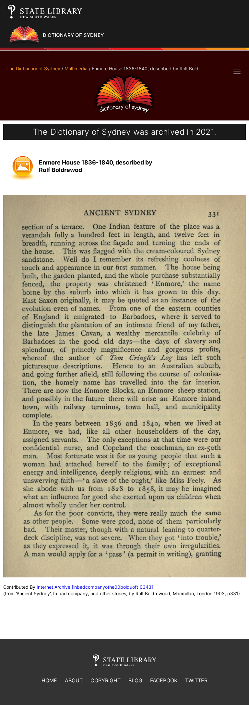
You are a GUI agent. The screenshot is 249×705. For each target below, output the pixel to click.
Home (49, 680)
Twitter (196, 680)
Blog (135, 680)
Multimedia (76, 68)
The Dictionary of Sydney (33, 68)
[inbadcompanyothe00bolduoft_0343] (112, 587)
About (74, 680)
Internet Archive (53, 587)
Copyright (105, 680)
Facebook (163, 680)
